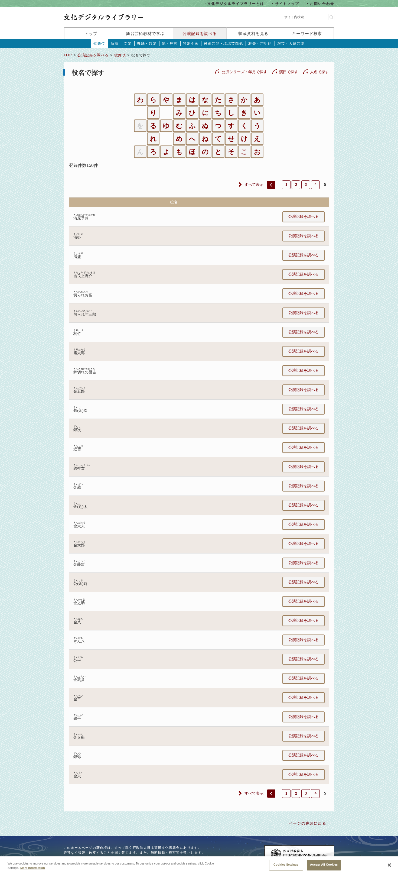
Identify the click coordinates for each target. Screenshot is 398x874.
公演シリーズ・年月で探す (244, 72)
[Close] (389, 865)
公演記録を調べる (199, 33)
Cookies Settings (285, 864)
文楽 (128, 43)
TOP (68, 55)
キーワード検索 (307, 33)
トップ (90, 33)
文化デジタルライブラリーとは (235, 3)
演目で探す (288, 72)
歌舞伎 (99, 43)
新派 (115, 43)
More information (32, 868)
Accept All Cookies (324, 864)
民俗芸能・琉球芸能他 (223, 43)
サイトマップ (287, 3)
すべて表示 (253, 184)
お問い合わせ (322, 3)
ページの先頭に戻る (307, 823)
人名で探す (319, 72)
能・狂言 (170, 43)
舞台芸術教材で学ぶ (145, 33)
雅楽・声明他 (260, 43)
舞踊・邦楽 (146, 43)
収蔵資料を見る (253, 33)
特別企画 (191, 43)
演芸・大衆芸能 (291, 43)
